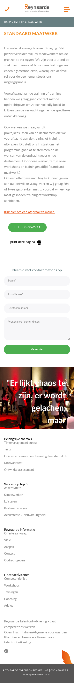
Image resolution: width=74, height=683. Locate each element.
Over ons (20, 22)
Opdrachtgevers (14, 560)
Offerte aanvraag (15, 533)
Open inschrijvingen (18, 632)
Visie (7, 540)
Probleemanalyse (15, 508)
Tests (7, 449)
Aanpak (9, 547)
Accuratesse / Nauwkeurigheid (24, 515)
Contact (9, 553)
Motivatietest (13, 463)
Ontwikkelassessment (19, 469)
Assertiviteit (12, 488)
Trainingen (11, 592)
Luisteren (10, 501)
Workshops (12, 585)
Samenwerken (13, 494)
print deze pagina (22, 242)
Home (7, 22)
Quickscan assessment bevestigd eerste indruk (35, 456)
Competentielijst (15, 578)
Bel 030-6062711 (27, 227)
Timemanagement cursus (20, 442)
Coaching (10, 599)
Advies (8, 605)
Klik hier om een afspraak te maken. (29, 212)
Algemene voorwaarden (50, 632)
